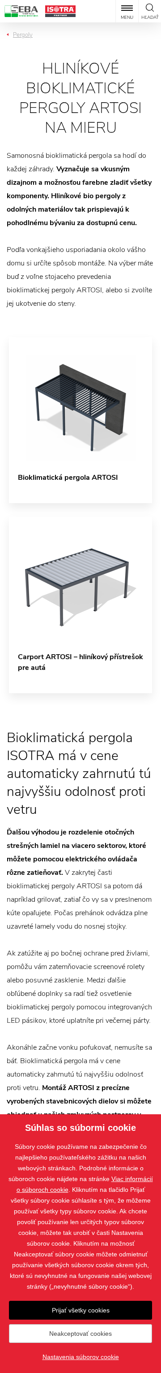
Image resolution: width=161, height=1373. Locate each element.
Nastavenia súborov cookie (80, 1356)
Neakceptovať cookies (80, 1333)
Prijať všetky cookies (81, 1310)
